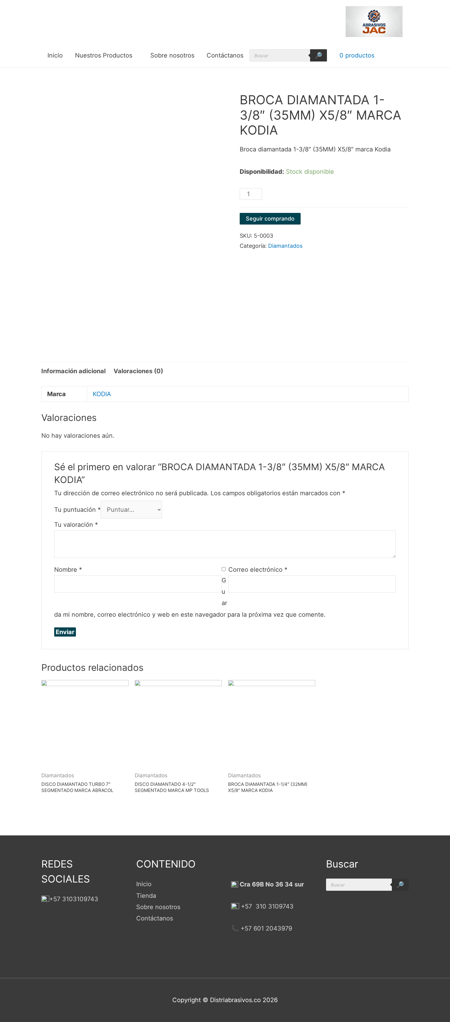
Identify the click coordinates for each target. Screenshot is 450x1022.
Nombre (68, 569)
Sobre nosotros (172, 55)
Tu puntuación (77, 509)
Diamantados (285, 246)
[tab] (73, 371)
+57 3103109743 (73, 899)
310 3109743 (274, 906)
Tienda (146, 895)
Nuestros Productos (103, 55)
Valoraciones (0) (138, 371)
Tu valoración (76, 524)
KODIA (102, 394)
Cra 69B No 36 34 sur (271, 884)
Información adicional (73, 371)
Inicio (55, 55)
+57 (246, 906)
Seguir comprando (270, 218)
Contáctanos (225, 55)
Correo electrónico (257, 569)
